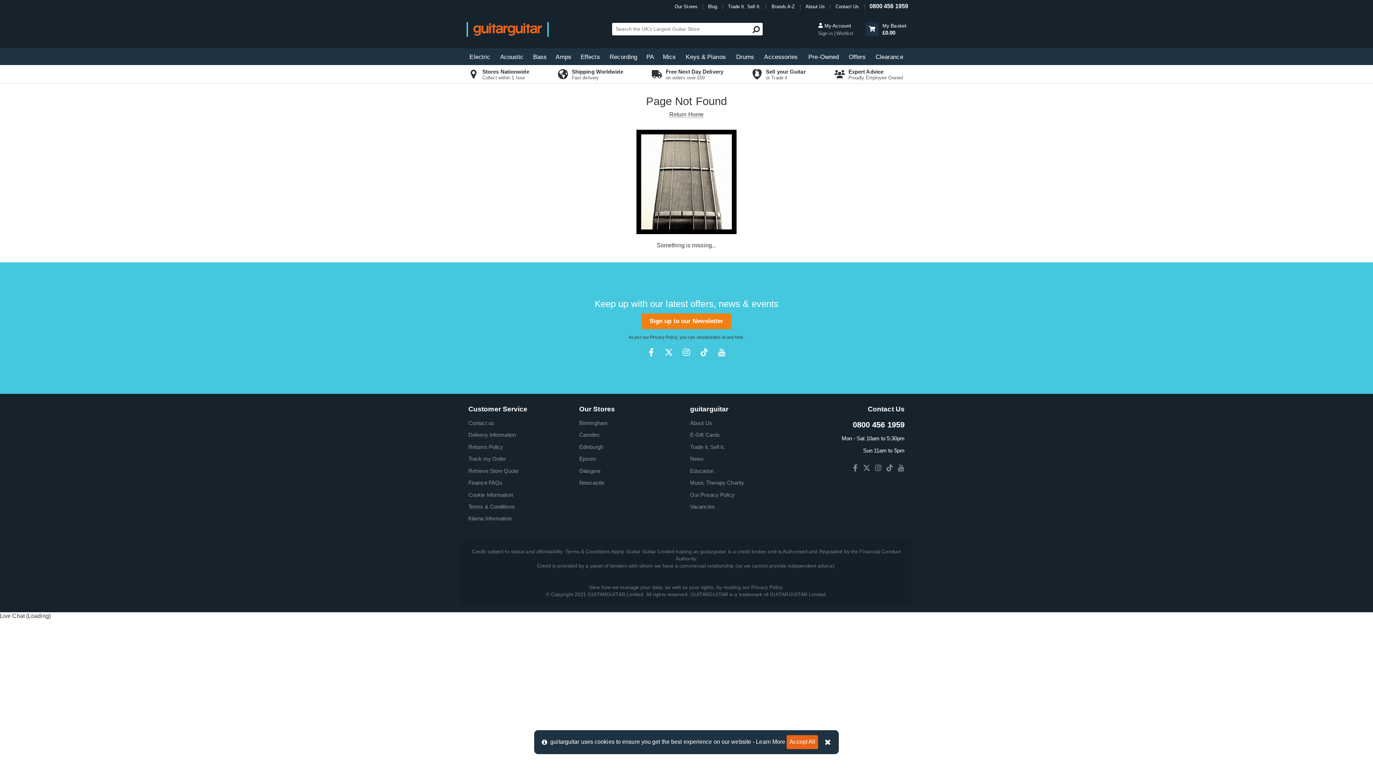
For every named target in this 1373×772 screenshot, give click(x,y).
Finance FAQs (485, 483)
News (697, 459)
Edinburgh (591, 447)
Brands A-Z (783, 6)
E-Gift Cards (705, 435)
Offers (857, 57)
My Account (837, 26)
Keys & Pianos (705, 57)
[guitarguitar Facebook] (651, 352)
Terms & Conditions (491, 507)
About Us (815, 6)
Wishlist (844, 33)
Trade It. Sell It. (744, 6)
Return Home (686, 115)
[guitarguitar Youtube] (721, 352)
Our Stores (686, 6)
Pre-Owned (823, 57)
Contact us (481, 423)
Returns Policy (485, 447)
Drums (745, 57)
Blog (712, 6)
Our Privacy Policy (712, 495)
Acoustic (512, 57)
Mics (669, 57)
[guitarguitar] (508, 29)
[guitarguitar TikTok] (704, 352)
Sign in (825, 33)
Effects (590, 57)
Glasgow (589, 471)
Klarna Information (490, 518)
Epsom (587, 459)
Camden (589, 435)
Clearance (889, 57)
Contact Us (847, 6)
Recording (623, 57)
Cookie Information (490, 495)
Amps (563, 57)
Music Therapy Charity (717, 483)
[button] (872, 29)
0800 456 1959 (889, 6)
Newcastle (591, 483)
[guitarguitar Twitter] (668, 352)
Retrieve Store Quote (493, 471)
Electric (479, 57)
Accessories (781, 57)
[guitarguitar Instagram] (686, 352)
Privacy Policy (663, 337)
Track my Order (487, 459)
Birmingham (593, 423)
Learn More (770, 742)
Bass (540, 57)
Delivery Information (492, 435)
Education (702, 471)
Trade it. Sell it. (707, 447)
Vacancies (702, 507)
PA (650, 57)
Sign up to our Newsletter (687, 321)
